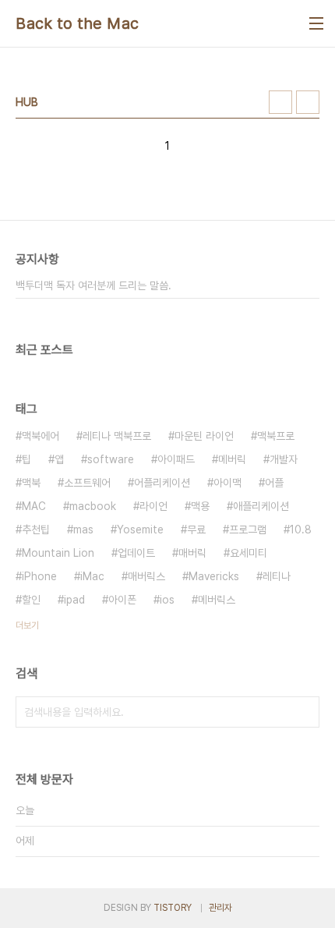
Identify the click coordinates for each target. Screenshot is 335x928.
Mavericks (214, 576)
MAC (34, 506)
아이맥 (227, 482)
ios (167, 599)
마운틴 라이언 (204, 436)
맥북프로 (275, 436)
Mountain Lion (58, 553)
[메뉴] (316, 23)
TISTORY (172, 907)
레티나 (277, 576)
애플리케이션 (261, 506)
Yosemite (140, 529)
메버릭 (232, 459)
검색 (304, 712)
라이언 (153, 506)
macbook (92, 506)
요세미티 (248, 553)
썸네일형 (280, 102)
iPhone (39, 576)
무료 (196, 529)
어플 (274, 482)
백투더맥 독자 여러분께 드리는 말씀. (93, 285)
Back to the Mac (77, 23)
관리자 (220, 907)
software (110, 459)
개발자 (284, 459)
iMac (92, 576)
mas (83, 529)
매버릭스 (146, 576)
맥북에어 (40, 436)
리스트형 (307, 102)
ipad (74, 599)
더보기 (27, 625)
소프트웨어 (87, 482)
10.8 (301, 529)
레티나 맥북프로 (117, 436)
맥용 (200, 506)
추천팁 (36, 529)
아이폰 (122, 599)
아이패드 (176, 459)
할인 (31, 599)
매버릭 (192, 553)
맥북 (31, 482)
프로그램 (247, 529)
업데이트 (136, 553)
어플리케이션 (162, 482)
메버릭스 (216, 599)
